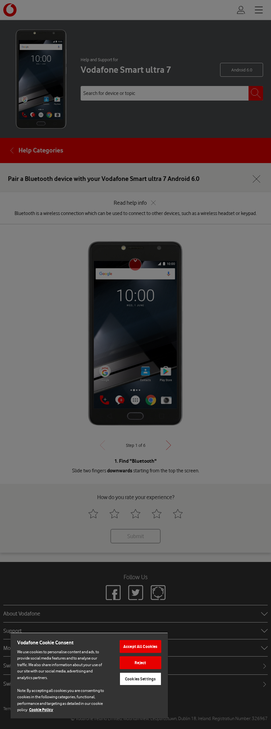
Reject (140, 662)
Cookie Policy (41, 709)
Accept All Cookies (140, 646)
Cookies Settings (140, 678)
